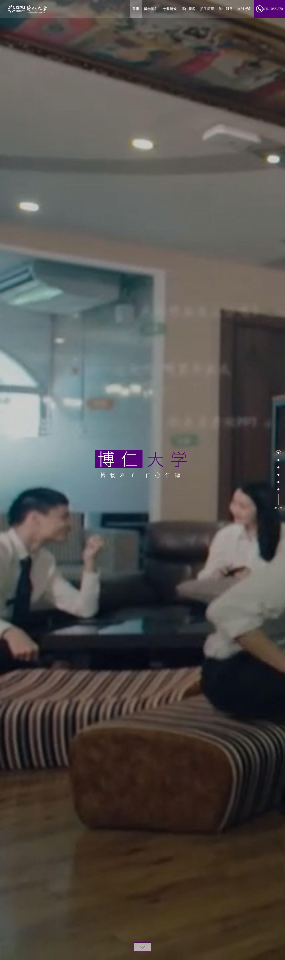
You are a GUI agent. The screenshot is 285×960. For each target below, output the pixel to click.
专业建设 (170, 9)
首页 (135, 9)
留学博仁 (151, 9)
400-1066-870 (273, 9)
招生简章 (207, 9)
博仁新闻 (188, 9)
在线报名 (244, 9)
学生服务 (226, 9)
